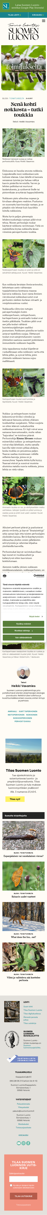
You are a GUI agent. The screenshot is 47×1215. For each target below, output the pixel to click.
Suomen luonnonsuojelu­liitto (32, 1046)
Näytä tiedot (34, 616)
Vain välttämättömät (23, 638)
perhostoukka (23, 721)
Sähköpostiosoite (16, 1173)
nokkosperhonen (22, 718)
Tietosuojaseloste (23, 1127)
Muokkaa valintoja (22, 631)
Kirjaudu (23, 1135)
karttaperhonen (28, 711)
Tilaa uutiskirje (30, 1023)
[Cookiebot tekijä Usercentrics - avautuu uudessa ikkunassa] (33, 576)
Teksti (23, 682)
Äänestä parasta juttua (31, 1018)
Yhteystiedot (23, 1107)
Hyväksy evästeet (23, 624)
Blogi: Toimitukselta (23, 853)
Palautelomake (23, 1103)
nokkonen (31, 715)
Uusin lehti (28, 1006)
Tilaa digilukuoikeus (32, 1013)
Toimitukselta (13, 98)
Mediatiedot (23, 1124)
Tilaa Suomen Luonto (33, 1009)
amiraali (12, 711)
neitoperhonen (16, 715)
